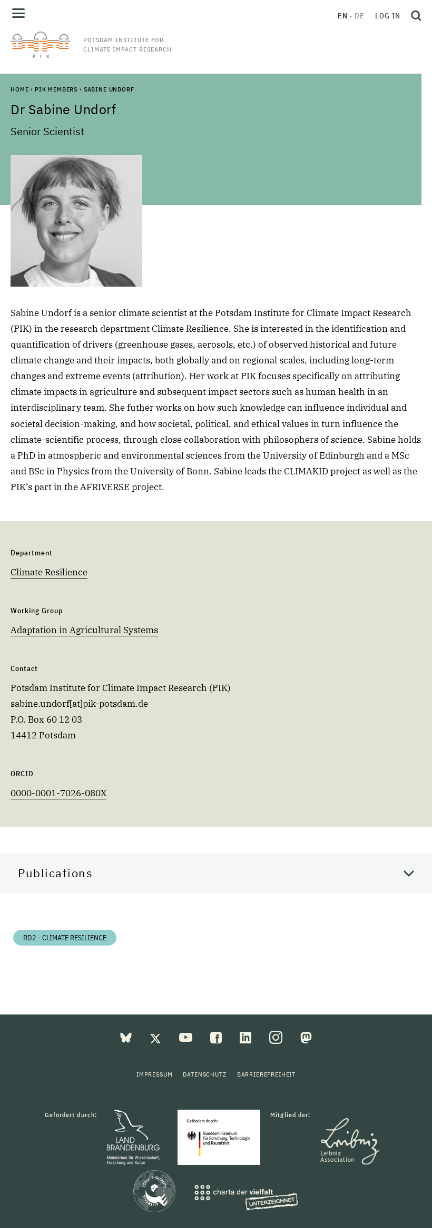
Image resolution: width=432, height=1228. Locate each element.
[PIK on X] (156, 1036)
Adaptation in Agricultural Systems (84, 630)
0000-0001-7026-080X (58, 793)
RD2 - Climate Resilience (64, 937)
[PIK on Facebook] (217, 1036)
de (360, 16)
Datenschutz (204, 1074)
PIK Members (56, 89)
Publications (55, 872)
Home (19, 89)
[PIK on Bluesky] (127, 1036)
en (343, 16)
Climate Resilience (49, 572)
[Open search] (413, 16)
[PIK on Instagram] (276, 1036)
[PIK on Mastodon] (306, 1036)
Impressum (154, 1074)
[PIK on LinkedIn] (246, 1036)
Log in (387, 16)
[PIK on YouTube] (186, 1036)
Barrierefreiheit (266, 1074)
